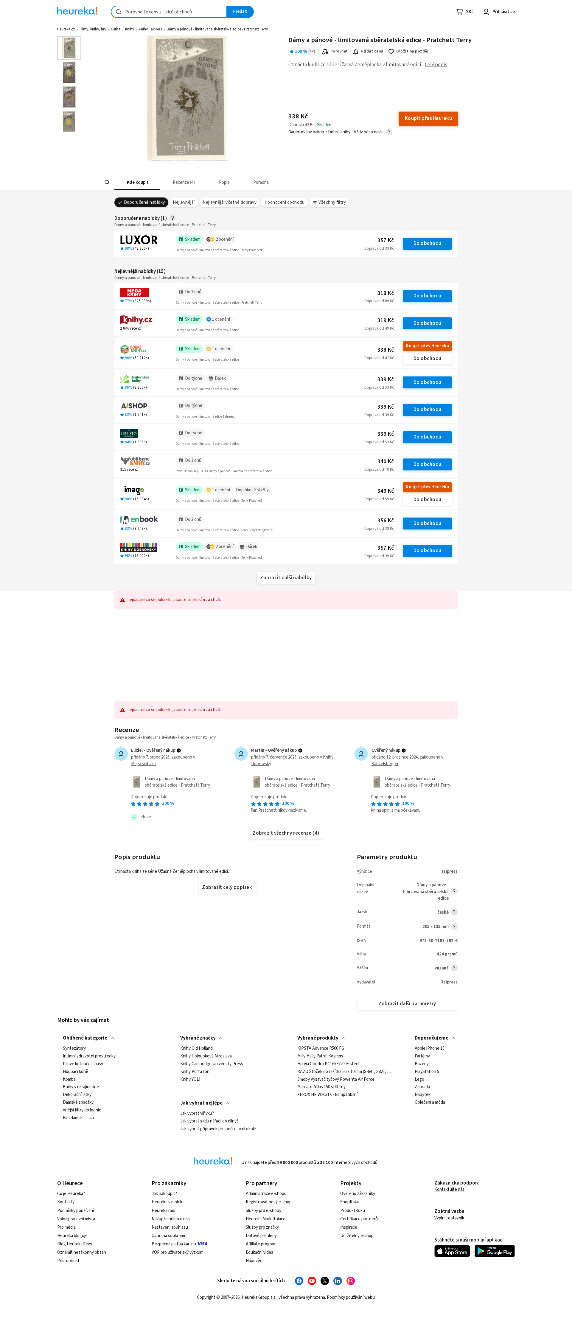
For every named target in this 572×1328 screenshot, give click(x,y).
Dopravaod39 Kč (379, 415)
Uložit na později (413, 51)
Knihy (129, 29)
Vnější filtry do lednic (82, 1110)
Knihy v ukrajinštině (81, 1087)
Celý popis (436, 64)
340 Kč (385, 462)
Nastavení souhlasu (170, 1227)
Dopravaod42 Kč (379, 358)
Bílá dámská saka (78, 1118)
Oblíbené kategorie (85, 1038)
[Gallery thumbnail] (69, 48)
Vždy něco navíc (368, 132)
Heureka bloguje (72, 1236)
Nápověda (255, 1261)
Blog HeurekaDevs (74, 1244)
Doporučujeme (431, 1038)
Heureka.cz (66, 29)
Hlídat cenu (372, 51)
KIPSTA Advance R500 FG (320, 1048)
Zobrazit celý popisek (227, 887)
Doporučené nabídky (144, 202)
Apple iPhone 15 (429, 1048)
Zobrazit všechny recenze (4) (286, 833)
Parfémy (422, 1056)
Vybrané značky (198, 1038)
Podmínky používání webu (351, 1297)
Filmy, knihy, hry (93, 29)
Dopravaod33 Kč (379, 248)
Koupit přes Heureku (427, 346)
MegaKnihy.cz (143, 764)
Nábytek (422, 1095)
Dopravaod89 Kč (379, 301)
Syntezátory (74, 1048)
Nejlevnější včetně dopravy (230, 202)
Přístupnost (68, 1261)
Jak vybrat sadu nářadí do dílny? (209, 1121)
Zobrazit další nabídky (286, 577)
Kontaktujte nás (449, 1189)
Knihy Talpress (150, 29)
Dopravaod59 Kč (379, 499)
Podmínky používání (75, 1210)
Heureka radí (163, 1210)
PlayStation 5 (427, 1072)
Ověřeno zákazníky (357, 1193)
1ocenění (221, 319)
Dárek (220, 378)
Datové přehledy (261, 1236)
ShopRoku (349, 1202)
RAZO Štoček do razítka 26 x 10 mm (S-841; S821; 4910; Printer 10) (344, 1072)
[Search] (107, 182)
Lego (419, 1080)
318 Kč (385, 293)
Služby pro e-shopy (263, 1210)
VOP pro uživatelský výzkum (177, 1252)
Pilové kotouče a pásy (83, 1064)
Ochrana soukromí (168, 1236)
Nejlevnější (184, 202)
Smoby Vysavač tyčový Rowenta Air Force (335, 1080)
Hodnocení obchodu (284, 202)
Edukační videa (259, 1252)
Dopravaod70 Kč (379, 469)
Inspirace (348, 1227)
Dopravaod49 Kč (379, 328)
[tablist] (242, 182)
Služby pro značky (262, 1227)
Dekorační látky (77, 1095)
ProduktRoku (352, 1210)
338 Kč (385, 350)
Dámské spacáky (78, 1103)
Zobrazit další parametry (407, 1003)
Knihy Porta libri (194, 1072)
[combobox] (169, 12)
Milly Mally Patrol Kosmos (320, 1056)
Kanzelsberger (385, 764)
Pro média (66, 1227)
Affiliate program (261, 1244)
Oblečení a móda (430, 1103)
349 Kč (385, 491)
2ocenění (225, 239)
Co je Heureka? (71, 1193)
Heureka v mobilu (168, 1202)
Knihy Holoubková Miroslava (206, 1056)
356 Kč (385, 521)
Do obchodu (428, 243)
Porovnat (339, 51)
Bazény (422, 1064)
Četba (115, 29)
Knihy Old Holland (196, 1048)
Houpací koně (75, 1072)
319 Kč (385, 320)
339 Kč (385, 380)
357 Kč (385, 241)
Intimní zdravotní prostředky (89, 1056)
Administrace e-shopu (266, 1193)
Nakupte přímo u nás (171, 1219)
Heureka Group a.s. (259, 1297)
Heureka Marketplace (265, 1219)
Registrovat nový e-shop (269, 1202)
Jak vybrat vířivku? (197, 1114)
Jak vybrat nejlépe (201, 1103)
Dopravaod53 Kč (379, 387)
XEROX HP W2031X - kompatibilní (327, 1095)
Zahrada (422, 1087)
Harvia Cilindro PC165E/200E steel (328, 1064)
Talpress (449, 871)
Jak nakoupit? (164, 1193)
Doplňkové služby (252, 490)
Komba (69, 1080)
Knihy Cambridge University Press (211, 1064)
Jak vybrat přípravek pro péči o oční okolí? (218, 1129)
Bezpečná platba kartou (174, 1244)
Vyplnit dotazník (449, 1218)
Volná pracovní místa (76, 1219)
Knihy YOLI (190, 1080)
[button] (137, 182)
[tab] (137, 182)
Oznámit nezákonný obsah (81, 1252)
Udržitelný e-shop (357, 1236)
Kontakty (65, 1202)
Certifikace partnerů (359, 1219)
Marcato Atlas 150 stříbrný (321, 1087)
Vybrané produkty (317, 1038)
